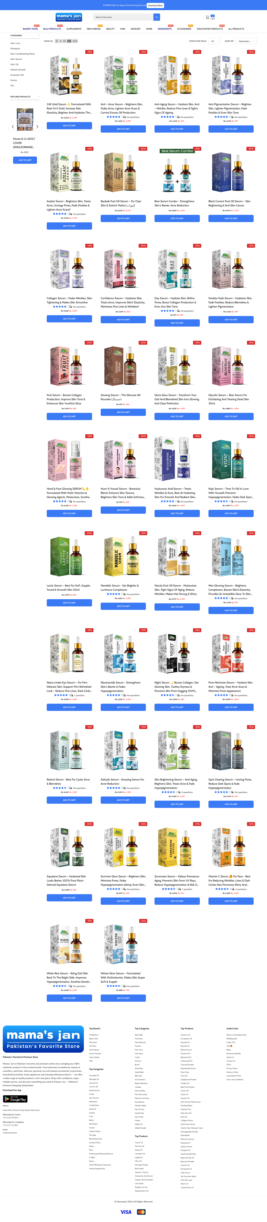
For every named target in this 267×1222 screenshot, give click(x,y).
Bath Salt (138, 1076)
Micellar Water (140, 1105)
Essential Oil (94, 1075)
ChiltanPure (93, 1035)
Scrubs (91, 1128)
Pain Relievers (140, 1042)
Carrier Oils (93, 1086)
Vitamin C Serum (141, 1172)
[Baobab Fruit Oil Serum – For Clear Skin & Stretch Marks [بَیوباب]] (123, 170)
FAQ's (229, 1065)
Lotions (92, 1113)
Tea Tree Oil (139, 1146)
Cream (91, 1094)
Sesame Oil (185, 1098)
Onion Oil (184, 1094)
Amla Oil (184, 1076)
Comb (137, 1057)
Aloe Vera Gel (186, 1113)
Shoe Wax (139, 1068)
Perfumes (139, 1038)
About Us (230, 1057)
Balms (91, 1120)
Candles (138, 1087)
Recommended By (234, 1053)
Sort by (229, 41)
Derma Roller (140, 1091)
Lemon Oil (185, 1091)
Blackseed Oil (186, 1057)
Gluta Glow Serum (188, 1124)
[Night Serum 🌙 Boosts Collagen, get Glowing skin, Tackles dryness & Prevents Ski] (177, 652)
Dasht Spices (94, 1050)
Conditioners (94, 1105)
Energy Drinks (95, 1142)
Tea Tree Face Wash (188, 1176)
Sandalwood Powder (188, 1079)
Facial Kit (92, 1109)
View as (48, 41)
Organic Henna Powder (144, 1180)
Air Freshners (140, 1079)
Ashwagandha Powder (189, 1132)
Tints (91, 1116)
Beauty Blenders (141, 1083)
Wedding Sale (232, 1038)
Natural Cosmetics (142, 1098)
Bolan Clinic (93, 1038)
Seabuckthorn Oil (141, 1191)
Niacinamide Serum (188, 1068)
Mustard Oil (185, 1053)
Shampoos (93, 1101)
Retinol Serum (186, 1050)
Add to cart (25, 160)
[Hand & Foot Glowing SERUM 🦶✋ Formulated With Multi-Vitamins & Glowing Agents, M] (69, 458)
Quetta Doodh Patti (188, 1154)
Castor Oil (139, 1142)
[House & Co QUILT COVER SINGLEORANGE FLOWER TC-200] (25, 119)
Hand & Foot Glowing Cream (192, 1128)
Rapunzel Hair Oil (187, 1158)
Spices (91, 1161)
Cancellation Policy (234, 1076)
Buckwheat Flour (95, 1139)
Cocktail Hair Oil (187, 1187)
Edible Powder (140, 1128)
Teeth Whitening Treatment (100, 1165)
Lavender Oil (140, 1154)
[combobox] (123, 17)
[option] (25, 136)
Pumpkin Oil (185, 1150)
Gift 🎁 (229, 1046)
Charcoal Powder (187, 1065)
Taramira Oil (185, 1035)
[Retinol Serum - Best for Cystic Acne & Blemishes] (69, 749)
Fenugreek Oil (186, 1169)
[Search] (126, 17)
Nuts (91, 1150)
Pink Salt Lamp (186, 1180)
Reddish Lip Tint (141, 1187)
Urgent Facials (94, 1131)
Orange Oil (185, 1083)
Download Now (155, 5)
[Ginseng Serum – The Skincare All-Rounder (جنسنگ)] (123, 364)
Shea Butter (185, 1135)
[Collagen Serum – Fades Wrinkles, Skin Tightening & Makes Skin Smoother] (69, 267)
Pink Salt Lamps (141, 1094)
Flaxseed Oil (185, 1143)
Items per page (197, 41)
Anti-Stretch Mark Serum (191, 1102)
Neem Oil (184, 1184)
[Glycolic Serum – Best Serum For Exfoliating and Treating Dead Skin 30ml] (231, 364)
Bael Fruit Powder (188, 1087)
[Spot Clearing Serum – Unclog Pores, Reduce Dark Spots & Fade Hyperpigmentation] (231, 749)
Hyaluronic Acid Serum (144, 1176)
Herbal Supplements (97, 1168)
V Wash (92, 1157)
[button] (12, 126)
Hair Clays (139, 1050)
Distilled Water (186, 1105)
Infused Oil (93, 1083)
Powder (138, 1046)
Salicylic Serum (186, 1146)
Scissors (138, 1061)
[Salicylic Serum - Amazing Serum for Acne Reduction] (123, 749)
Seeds (91, 1146)
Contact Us (231, 1061)
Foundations (139, 1102)
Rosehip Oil (185, 1046)
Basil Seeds (139, 1168)
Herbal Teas (139, 1113)
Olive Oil (138, 1161)
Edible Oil (138, 1124)
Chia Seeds (139, 1183)
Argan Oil (138, 1150)
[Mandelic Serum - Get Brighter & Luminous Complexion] (123, 555)
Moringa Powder (141, 1165)
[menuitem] (25, 43)
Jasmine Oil (185, 1165)
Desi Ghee (139, 1117)
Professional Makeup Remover (101, 1154)
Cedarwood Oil (186, 1061)
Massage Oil (94, 1079)
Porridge (92, 1135)
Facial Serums (94, 1090)
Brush (137, 1065)
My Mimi (92, 1046)
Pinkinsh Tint (186, 1109)
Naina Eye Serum (187, 1139)
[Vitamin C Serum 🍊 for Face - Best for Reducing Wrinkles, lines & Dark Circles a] (231, 846)
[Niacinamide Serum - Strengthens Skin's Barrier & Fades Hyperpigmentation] (123, 652)
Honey (137, 1120)
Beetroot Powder (187, 1161)
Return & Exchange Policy (237, 1035)
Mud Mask (93, 1124)
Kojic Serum (185, 1172)
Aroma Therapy (95, 1053)
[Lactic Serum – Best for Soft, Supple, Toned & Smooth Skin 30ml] (69, 555)
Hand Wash (139, 1072)
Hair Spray (139, 1053)
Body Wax (139, 1035)
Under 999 (231, 1042)
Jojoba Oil (139, 1157)
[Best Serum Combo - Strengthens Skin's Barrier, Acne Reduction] (177, 170)
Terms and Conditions (235, 1079)
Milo (91, 1061)
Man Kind (93, 1042)
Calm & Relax (94, 1057)
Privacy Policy (232, 1068)
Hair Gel (184, 1117)
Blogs (229, 1050)
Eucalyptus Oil (186, 1038)
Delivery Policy (232, 1072)
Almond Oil (185, 1042)
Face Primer (139, 1109)
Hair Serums (94, 1098)
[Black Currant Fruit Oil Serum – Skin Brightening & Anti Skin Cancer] (231, 170)
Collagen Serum (187, 1120)
